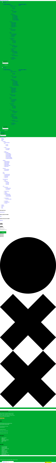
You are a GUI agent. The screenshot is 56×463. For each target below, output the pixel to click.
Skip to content (2, 0)
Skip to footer (7, 0)
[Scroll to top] (0, 462)
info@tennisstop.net (3, 429)
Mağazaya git (1, 220)
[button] (0, 136)
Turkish (47, 462)
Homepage (3, 232)
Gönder (1, 216)
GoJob (17, 459)
